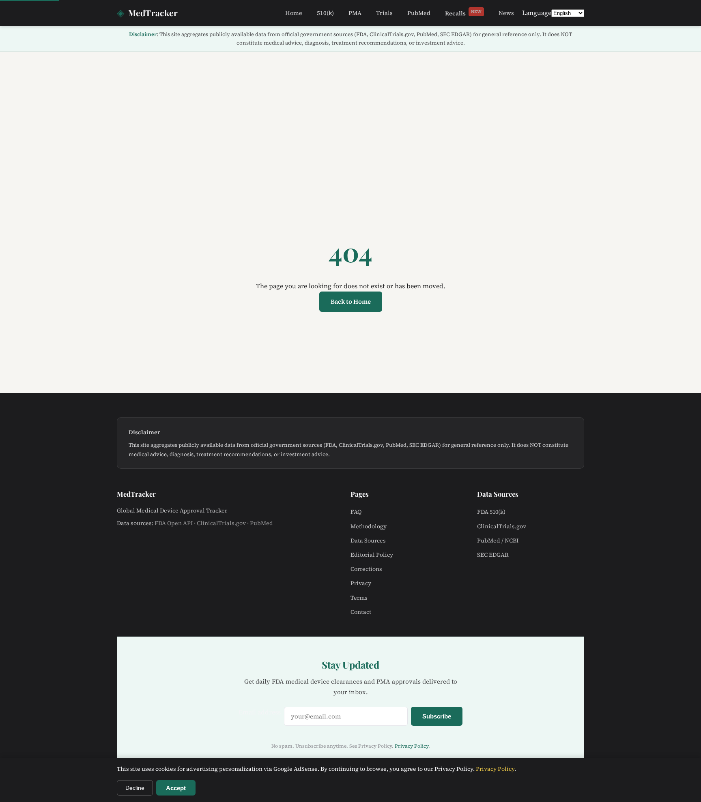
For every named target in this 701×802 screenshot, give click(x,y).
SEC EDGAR (493, 555)
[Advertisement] (350, 112)
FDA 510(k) (491, 512)
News (506, 13)
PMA (354, 13)
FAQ (355, 512)
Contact (360, 612)
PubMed (418, 13)
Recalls (463, 13)
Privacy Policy (411, 746)
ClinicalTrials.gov (221, 523)
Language (536, 12)
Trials (384, 13)
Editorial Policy (371, 555)
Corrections (366, 569)
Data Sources (368, 540)
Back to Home (351, 301)
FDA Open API (174, 523)
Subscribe (436, 716)
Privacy (360, 583)
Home (293, 13)
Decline (134, 788)
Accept (176, 788)
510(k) (325, 13)
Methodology (368, 526)
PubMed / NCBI (497, 540)
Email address (260, 712)
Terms (359, 598)
